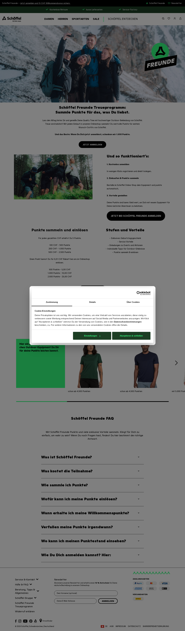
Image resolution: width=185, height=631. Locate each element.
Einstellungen (90, 336)
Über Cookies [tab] (133, 302)
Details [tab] (92, 302)
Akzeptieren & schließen (131, 336)
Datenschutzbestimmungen (128, 322)
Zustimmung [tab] (52, 302)
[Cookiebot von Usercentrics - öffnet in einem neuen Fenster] (138, 293)
